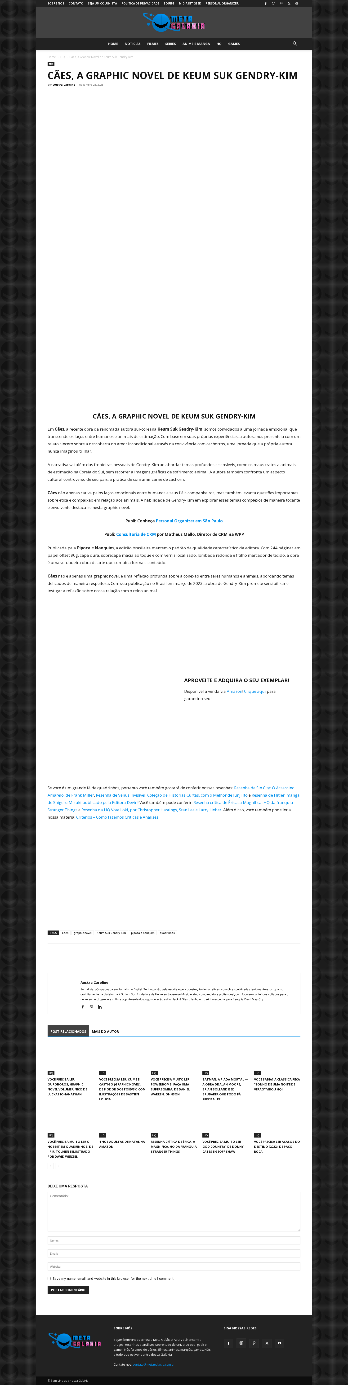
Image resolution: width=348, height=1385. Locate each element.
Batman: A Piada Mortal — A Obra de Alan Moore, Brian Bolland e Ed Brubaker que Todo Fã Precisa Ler (225, 1089)
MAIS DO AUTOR (105, 1031)
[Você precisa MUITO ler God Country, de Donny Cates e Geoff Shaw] (225, 1122)
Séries (170, 43)
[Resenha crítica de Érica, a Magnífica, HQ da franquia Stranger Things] (174, 1122)
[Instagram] (273, 3)
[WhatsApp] (74, 953)
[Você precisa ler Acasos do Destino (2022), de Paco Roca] (277, 1122)
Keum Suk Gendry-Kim (111, 933)
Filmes (153, 43)
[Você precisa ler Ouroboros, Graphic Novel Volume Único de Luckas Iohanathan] (71, 1059)
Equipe (169, 3)
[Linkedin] (101, 1007)
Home (113, 43)
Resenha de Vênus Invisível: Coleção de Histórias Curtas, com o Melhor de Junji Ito (172, 795)
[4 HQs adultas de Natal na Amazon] (122, 1122)
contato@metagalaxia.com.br (154, 1364)
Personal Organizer (222, 3)
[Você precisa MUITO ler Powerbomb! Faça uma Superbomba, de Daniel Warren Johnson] (174, 1059)
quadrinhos (167, 933)
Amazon (234, 691)
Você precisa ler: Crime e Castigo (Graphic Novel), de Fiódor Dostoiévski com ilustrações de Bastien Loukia (122, 1089)
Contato (76, 3)
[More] (96, 953)
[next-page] (58, 1166)
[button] (294, 44)
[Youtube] (296, 3)
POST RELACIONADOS (68, 1031)
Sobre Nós (56, 3)
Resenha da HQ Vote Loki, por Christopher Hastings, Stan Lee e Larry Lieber (151, 809)
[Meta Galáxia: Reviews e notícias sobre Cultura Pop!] (174, 22)
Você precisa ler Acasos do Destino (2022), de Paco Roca (277, 1146)
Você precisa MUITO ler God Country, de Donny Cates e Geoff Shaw (223, 1146)
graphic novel (83, 933)
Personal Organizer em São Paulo (189, 521)
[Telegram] (85, 953)
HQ (219, 43)
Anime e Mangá (196, 43)
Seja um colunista (102, 3)
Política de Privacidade (140, 3)
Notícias (133, 43)
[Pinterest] (281, 3)
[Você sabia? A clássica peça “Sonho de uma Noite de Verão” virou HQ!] (277, 1059)
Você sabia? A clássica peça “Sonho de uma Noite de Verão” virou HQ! (277, 1084)
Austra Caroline (64, 84)
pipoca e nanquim (143, 933)
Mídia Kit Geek (190, 3)
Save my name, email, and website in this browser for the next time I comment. (113, 1278)
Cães (65, 933)
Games (234, 43)
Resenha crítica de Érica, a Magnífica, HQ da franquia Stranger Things (174, 1146)
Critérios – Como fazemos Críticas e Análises (117, 817)
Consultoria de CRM (136, 534)
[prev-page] (51, 1166)
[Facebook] (265, 3)
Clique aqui (255, 691)
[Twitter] (289, 3)
